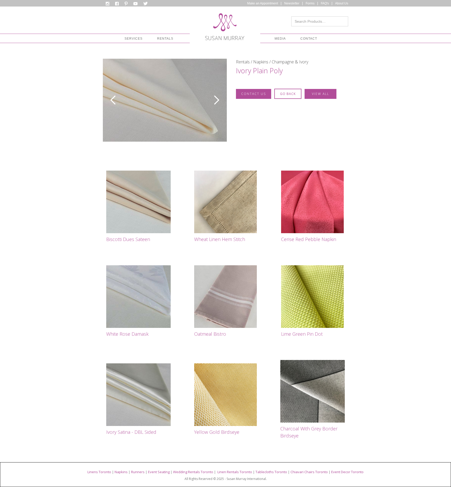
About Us (341, 3)
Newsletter (291, 3)
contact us (253, 94)
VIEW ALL (320, 94)
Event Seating (159, 472)
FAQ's (325, 3)
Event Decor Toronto (347, 472)
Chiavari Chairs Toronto (309, 472)
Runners (138, 472)
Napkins (121, 472)
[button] (133, 38)
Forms (310, 3)
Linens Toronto (99, 472)
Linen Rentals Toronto (234, 472)
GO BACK (288, 94)
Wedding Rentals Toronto (193, 472)
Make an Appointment (262, 3)
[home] (224, 28)
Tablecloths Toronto (271, 472)
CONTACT (308, 38)
